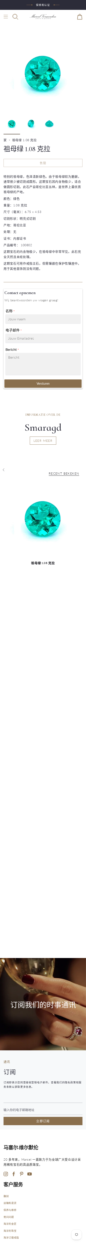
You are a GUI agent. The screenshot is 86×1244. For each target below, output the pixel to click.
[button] (15, 16)
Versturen (43, 383)
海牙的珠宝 (10, 1230)
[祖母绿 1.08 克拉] (43, 520)
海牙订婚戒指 (11, 1237)
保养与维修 (10, 1210)
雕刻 (6, 1196)
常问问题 (9, 1217)
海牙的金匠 (10, 1223)
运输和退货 (10, 1203)
